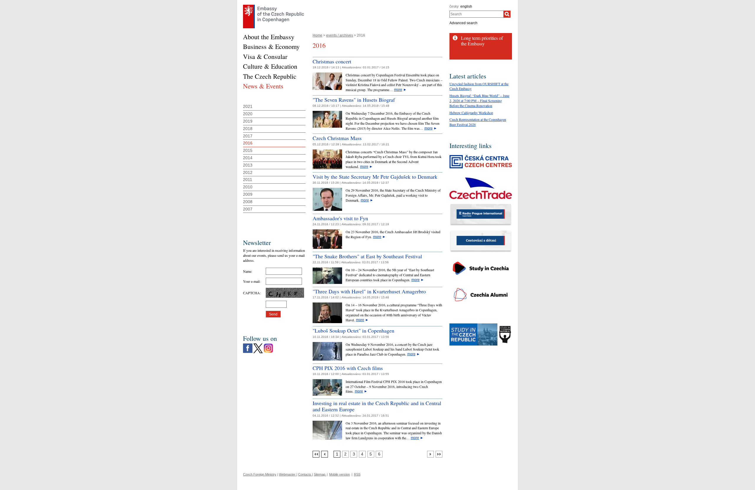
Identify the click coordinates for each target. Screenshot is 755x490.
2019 (247, 121)
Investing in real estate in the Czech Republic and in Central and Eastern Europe (377, 406)
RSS (357, 474)
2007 (247, 209)
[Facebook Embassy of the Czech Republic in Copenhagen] (247, 345)
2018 (247, 128)
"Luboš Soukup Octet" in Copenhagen (353, 330)
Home (317, 35)
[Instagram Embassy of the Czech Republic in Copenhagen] (268, 345)
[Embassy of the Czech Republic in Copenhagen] (273, 6)
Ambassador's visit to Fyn (340, 218)
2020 (247, 113)
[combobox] (476, 14)
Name (247, 271)
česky (454, 6)
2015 (247, 150)
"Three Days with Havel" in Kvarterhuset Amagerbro (369, 291)
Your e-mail (251, 281)
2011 (247, 179)
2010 (247, 187)
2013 (247, 165)
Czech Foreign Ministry (259, 474)
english (466, 6)
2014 (247, 157)
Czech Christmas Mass (337, 138)
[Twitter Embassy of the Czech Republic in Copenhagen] (258, 345)
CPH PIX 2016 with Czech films (348, 367)
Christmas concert (332, 61)
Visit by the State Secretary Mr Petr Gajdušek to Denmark (375, 176)
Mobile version (339, 474)
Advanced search (463, 23)
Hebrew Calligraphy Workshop (471, 112)
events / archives (339, 35)
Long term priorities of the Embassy (482, 41)
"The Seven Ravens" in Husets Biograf (354, 99)
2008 (247, 201)
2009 (247, 194)
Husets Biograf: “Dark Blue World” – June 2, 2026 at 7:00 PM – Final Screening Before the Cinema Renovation (479, 100)
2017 (247, 136)
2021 (247, 106)
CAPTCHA (251, 292)
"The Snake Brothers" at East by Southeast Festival (367, 256)
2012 (247, 172)
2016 (247, 143)
